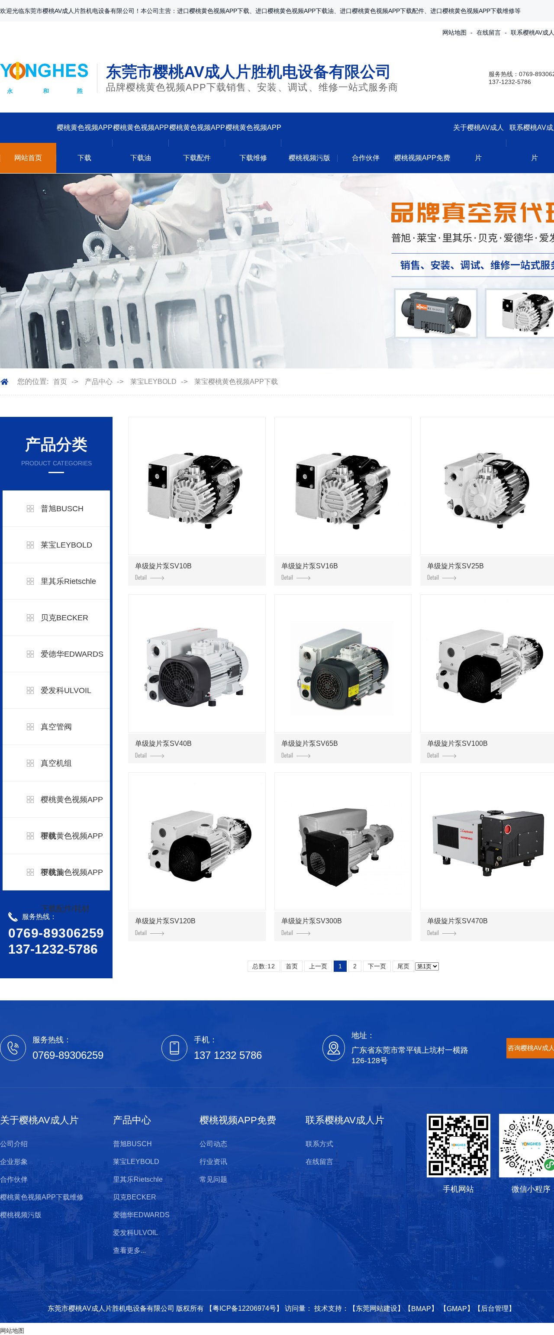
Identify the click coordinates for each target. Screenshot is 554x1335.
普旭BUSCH (62, 508)
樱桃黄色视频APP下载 (85, 142)
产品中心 (99, 381)
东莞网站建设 (376, 1308)
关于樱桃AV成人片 (478, 142)
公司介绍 (14, 1144)
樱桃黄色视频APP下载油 (141, 142)
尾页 (403, 966)
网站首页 (28, 157)
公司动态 (213, 1144)
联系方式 (319, 1144)
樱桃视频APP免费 (422, 157)
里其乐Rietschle (68, 581)
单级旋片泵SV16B (309, 566)
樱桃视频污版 (309, 157)
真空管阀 (56, 726)
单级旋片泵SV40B (163, 743)
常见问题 (213, 1179)
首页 (60, 381)
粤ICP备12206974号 (244, 1308)
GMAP (457, 1308)
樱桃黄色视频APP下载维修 (253, 142)
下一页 (377, 966)
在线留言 (489, 32)
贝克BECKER (64, 617)
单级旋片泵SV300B (311, 921)
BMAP (421, 1308)
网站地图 (454, 32)
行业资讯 (213, 1161)
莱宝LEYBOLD (153, 381)
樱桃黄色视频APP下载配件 (197, 142)
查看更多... (129, 1250)
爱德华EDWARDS (72, 654)
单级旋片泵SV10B (163, 566)
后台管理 (495, 1308)
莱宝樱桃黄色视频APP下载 (236, 381)
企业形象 (14, 1161)
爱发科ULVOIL (66, 690)
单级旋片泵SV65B (309, 743)
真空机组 (56, 763)
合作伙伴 (366, 157)
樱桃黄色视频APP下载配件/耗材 (72, 890)
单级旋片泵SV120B (165, 921)
